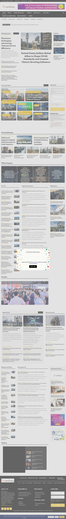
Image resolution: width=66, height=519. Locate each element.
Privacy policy (33, 263)
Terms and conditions (37, 262)
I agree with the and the (34, 262)
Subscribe (33, 266)
